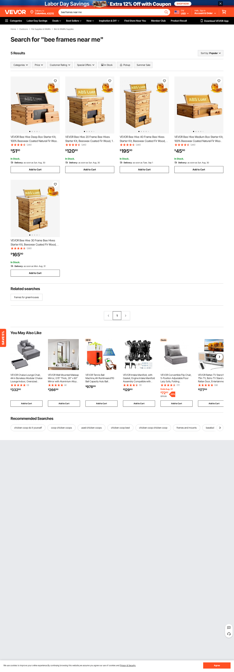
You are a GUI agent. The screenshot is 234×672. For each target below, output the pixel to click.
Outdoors (23, 29)
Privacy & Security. (128, 665)
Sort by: (205, 53)
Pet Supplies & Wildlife (41, 29)
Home (13, 29)
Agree (217, 665)
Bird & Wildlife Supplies (64, 29)
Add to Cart (35, 169)
